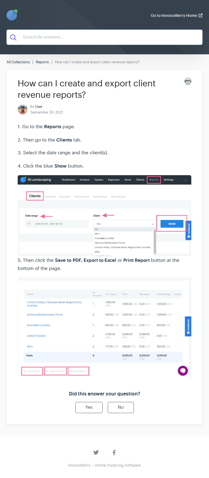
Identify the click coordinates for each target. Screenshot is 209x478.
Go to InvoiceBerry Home (174, 15)
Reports (42, 62)
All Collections (18, 62)
